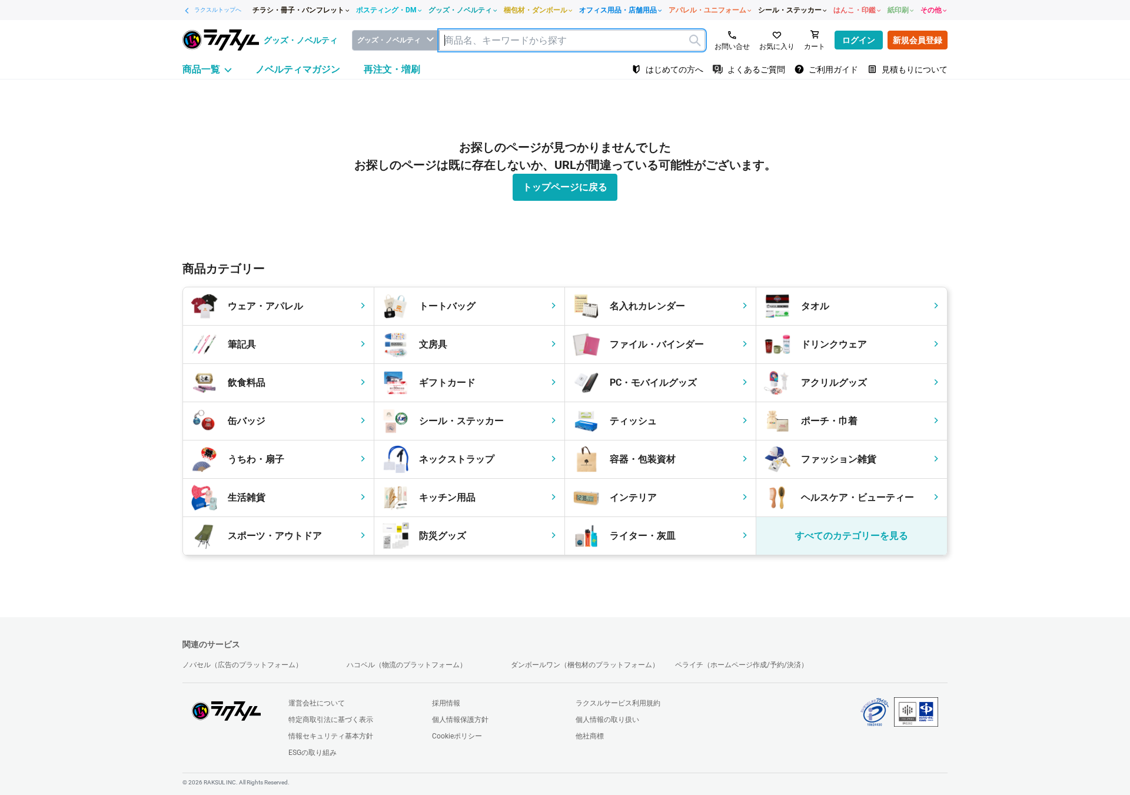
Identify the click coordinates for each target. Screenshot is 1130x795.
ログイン (858, 40)
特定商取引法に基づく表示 (330, 720)
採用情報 (446, 703)
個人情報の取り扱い (607, 720)
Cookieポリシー (457, 736)
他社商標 (590, 736)
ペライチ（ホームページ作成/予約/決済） (741, 665)
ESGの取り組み (312, 752)
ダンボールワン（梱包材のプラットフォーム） (585, 665)
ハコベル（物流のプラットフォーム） (407, 665)
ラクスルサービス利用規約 (618, 703)
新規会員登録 (917, 40)
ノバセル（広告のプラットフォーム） (242, 665)
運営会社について (316, 703)
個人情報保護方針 (460, 720)
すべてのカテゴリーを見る (851, 535)
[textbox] (572, 40)
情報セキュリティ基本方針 (330, 736)
